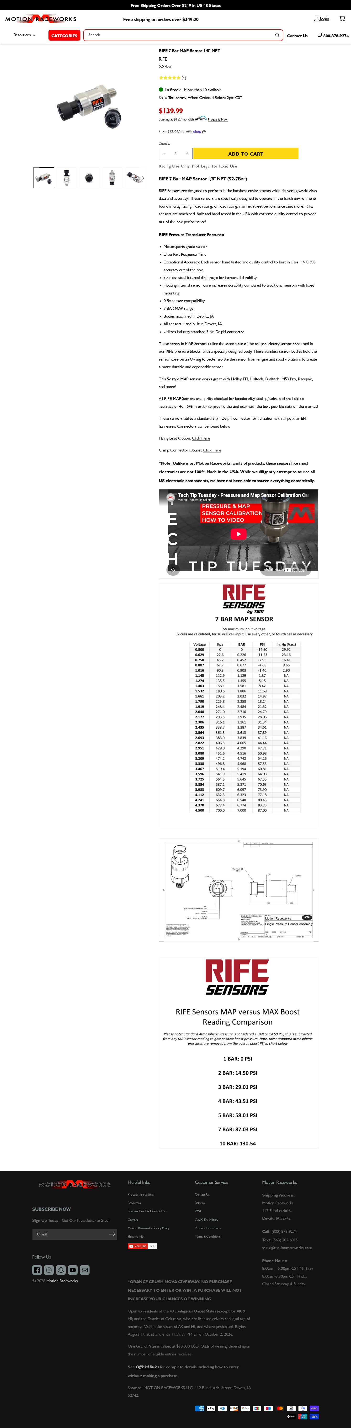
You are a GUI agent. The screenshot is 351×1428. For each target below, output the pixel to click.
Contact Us (297, 35)
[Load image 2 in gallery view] (66, 178)
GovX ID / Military (206, 1220)
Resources (134, 1203)
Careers (133, 1220)
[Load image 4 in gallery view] (112, 178)
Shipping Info (136, 1236)
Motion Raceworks (62, 1281)
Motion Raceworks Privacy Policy (149, 1228)
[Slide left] (35, 177)
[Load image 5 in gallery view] (135, 178)
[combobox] (183, 35)
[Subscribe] (112, 1234)
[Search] (277, 35)
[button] (64, 35)
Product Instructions (207, 1228)
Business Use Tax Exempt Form (148, 1211)
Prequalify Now (218, 119)
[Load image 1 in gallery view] (43, 178)
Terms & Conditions (207, 1236)
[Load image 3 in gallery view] (89, 178)
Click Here (201, 438)
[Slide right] (143, 177)
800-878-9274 (335, 35)
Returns (200, 1203)
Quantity (164, 143)
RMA (198, 1211)
